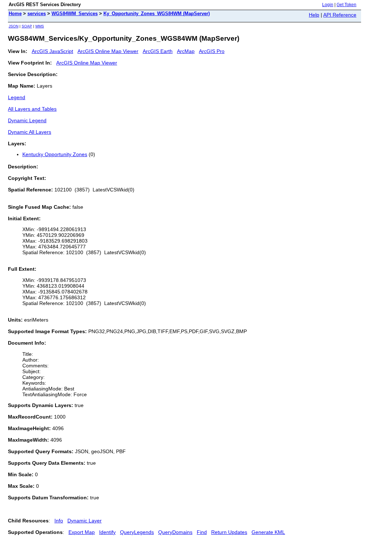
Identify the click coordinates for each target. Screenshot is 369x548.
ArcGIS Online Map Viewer (107, 51)
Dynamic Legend (27, 120)
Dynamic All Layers (29, 132)
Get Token (346, 5)
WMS (39, 26)
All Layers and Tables (32, 109)
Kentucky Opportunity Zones (54, 154)
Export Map (81, 532)
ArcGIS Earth (158, 51)
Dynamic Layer (84, 520)
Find (202, 532)
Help (314, 15)
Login (327, 5)
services (36, 13)
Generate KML (268, 532)
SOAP (27, 26)
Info (58, 520)
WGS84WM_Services (75, 13)
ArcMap (186, 51)
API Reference (339, 15)
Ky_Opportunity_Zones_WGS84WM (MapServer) (156, 13)
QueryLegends (137, 532)
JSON (13, 26)
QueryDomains (175, 532)
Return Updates (229, 532)
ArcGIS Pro (211, 51)
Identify (107, 532)
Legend (16, 97)
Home (15, 13)
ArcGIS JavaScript (52, 51)
